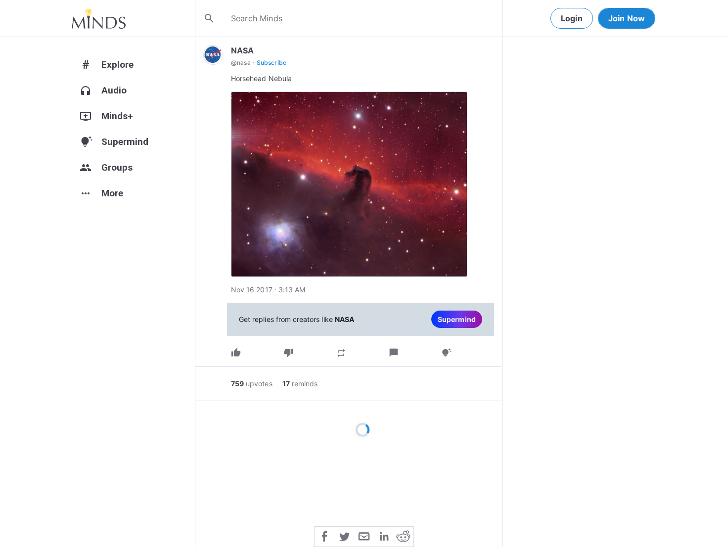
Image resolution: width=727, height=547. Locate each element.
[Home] (99, 18)
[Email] (364, 536)
